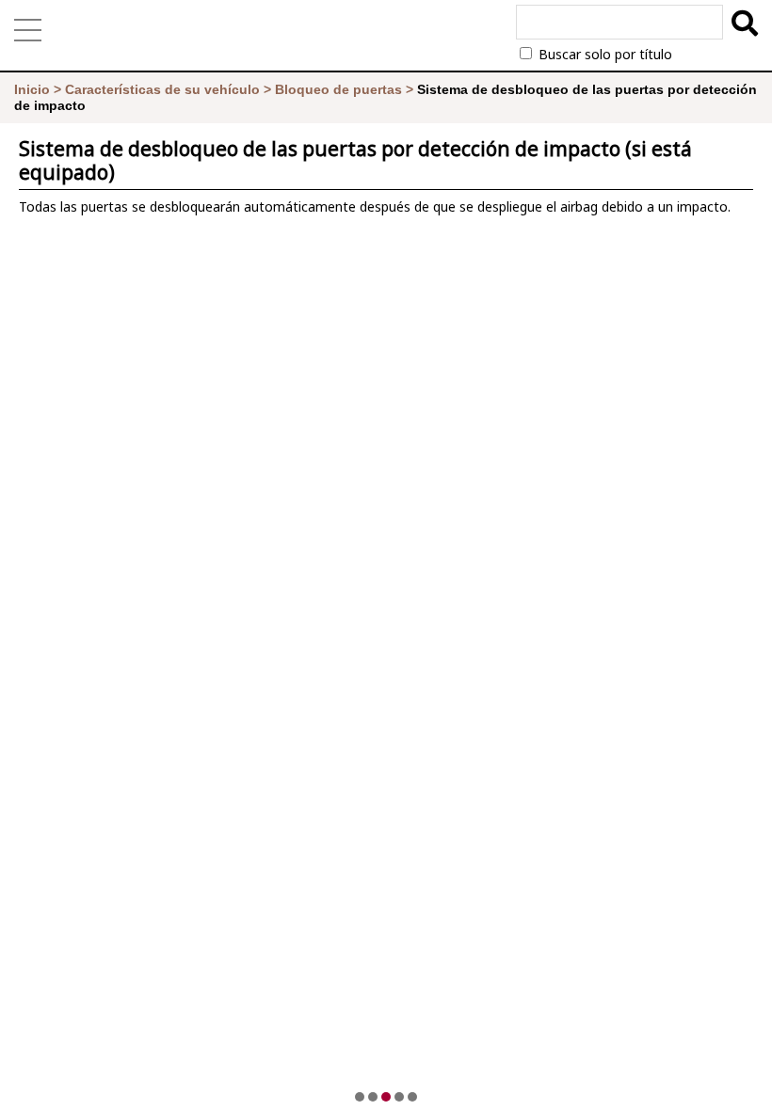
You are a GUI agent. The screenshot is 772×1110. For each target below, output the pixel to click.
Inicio (32, 89)
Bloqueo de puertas (338, 89)
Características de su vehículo (162, 89)
